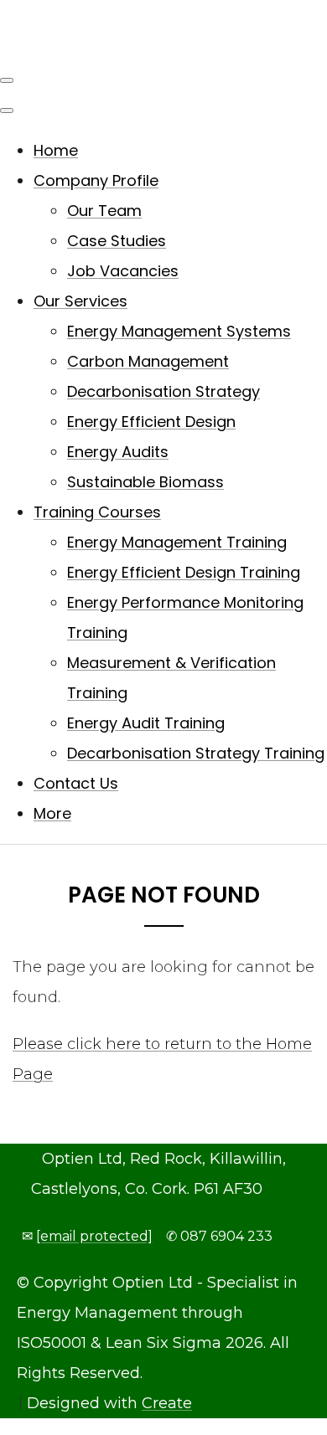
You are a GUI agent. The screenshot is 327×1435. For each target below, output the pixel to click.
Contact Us (76, 783)
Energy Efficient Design (151, 421)
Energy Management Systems (179, 331)
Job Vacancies (123, 270)
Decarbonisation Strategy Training (195, 753)
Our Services (80, 301)
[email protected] (94, 1236)
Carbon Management (148, 361)
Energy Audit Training (146, 722)
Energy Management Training (177, 542)
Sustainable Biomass (145, 481)
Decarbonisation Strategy (163, 391)
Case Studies (116, 240)
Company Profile (96, 180)
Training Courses (97, 511)
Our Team (104, 210)
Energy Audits (118, 451)
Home (56, 150)
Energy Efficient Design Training (183, 572)
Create (167, 1403)
